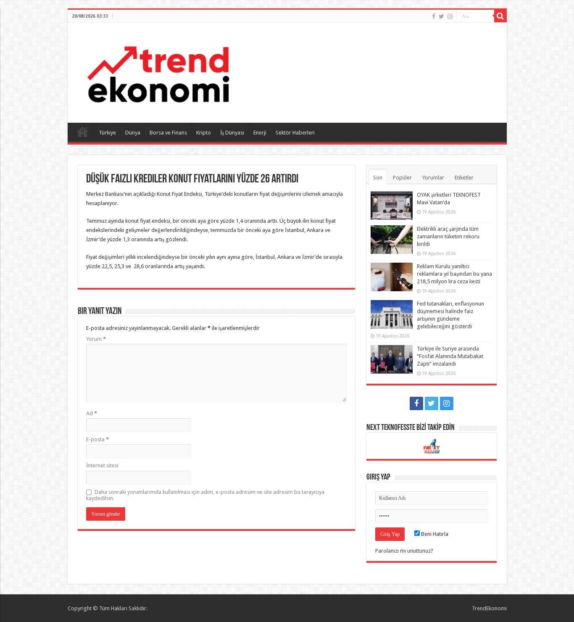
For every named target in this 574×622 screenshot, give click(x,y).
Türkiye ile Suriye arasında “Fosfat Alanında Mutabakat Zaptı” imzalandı (450, 356)
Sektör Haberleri (295, 132)
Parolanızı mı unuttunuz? (404, 551)
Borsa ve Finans (168, 132)
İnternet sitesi (102, 465)
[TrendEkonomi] (158, 71)
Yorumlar (433, 177)
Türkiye (107, 132)
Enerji (259, 132)
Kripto (203, 132)
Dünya (132, 132)
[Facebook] (433, 16)
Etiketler (464, 177)
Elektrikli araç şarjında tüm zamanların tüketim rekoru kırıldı (448, 236)
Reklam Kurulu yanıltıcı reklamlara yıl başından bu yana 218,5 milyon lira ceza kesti (454, 274)
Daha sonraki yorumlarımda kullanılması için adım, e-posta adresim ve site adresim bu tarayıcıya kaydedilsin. (205, 495)
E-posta (97, 439)
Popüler (402, 177)
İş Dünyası (232, 132)
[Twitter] (441, 16)
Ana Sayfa (83, 131)
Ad (91, 413)
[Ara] (500, 16)
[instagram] (450, 16)
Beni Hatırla (434, 534)
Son (377, 177)
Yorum (96, 339)
